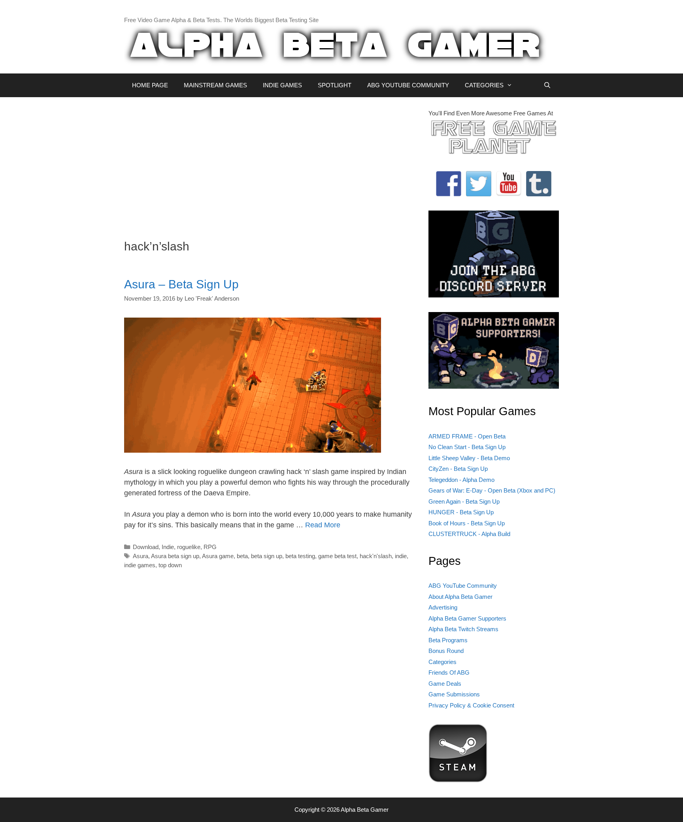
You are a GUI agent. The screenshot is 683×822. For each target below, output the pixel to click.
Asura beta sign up (175, 556)
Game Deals (444, 683)
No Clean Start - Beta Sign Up (467, 447)
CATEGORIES (484, 85)
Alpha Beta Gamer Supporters (467, 618)
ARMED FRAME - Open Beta (467, 436)
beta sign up (266, 556)
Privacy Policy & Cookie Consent (471, 705)
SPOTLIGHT (334, 85)
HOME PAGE (150, 85)
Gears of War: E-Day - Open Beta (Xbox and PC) (491, 490)
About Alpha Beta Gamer (460, 596)
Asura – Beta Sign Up (181, 284)
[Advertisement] (270, 164)
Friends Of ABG (449, 672)
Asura (140, 556)
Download (145, 547)
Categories (442, 661)
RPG (210, 547)
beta (242, 556)
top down (170, 565)
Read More (322, 525)
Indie (168, 547)
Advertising (442, 607)
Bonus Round (446, 650)
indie (401, 556)
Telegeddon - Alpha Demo (461, 479)
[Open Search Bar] (547, 85)
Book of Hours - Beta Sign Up (466, 523)
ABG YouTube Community (462, 585)
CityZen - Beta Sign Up (458, 468)
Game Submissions (454, 694)
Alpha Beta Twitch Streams (463, 629)
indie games (139, 565)
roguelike (188, 547)
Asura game (218, 556)
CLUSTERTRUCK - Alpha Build (469, 533)
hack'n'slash (376, 556)
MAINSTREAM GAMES (215, 85)
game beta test (337, 556)
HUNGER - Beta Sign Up (461, 512)
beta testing (300, 556)
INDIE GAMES (282, 85)
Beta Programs (448, 640)
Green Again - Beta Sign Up (464, 501)
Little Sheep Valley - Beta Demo (469, 458)
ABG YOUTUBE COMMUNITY (408, 85)
